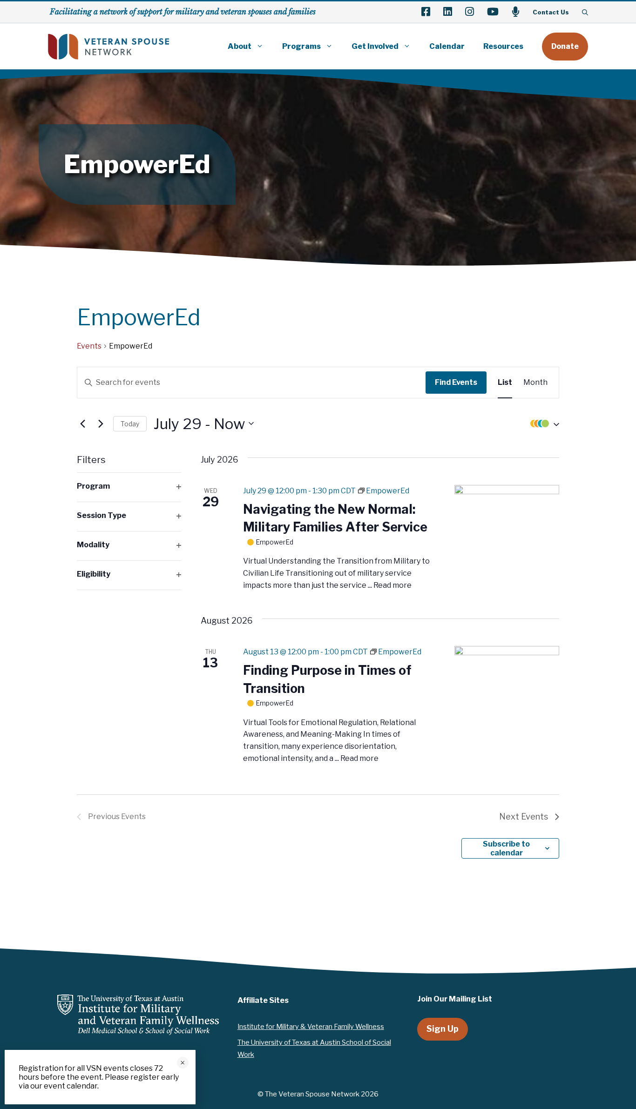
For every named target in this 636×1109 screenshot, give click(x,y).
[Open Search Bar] (585, 12)
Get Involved (375, 46)
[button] (542, 423)
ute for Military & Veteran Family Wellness (319, 1026)
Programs (301, 46)
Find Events (456, 382)
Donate (565, 46)
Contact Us (551, 12)
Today (130, 424)
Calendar (447, 46)
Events (89, 346)
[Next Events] (100, 423)
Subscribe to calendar (506, 848)
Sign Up (442, 1029)
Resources (503, 46)
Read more (392, 585)
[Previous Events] (82, 423)
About (239, 46)
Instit (245, 1026)
